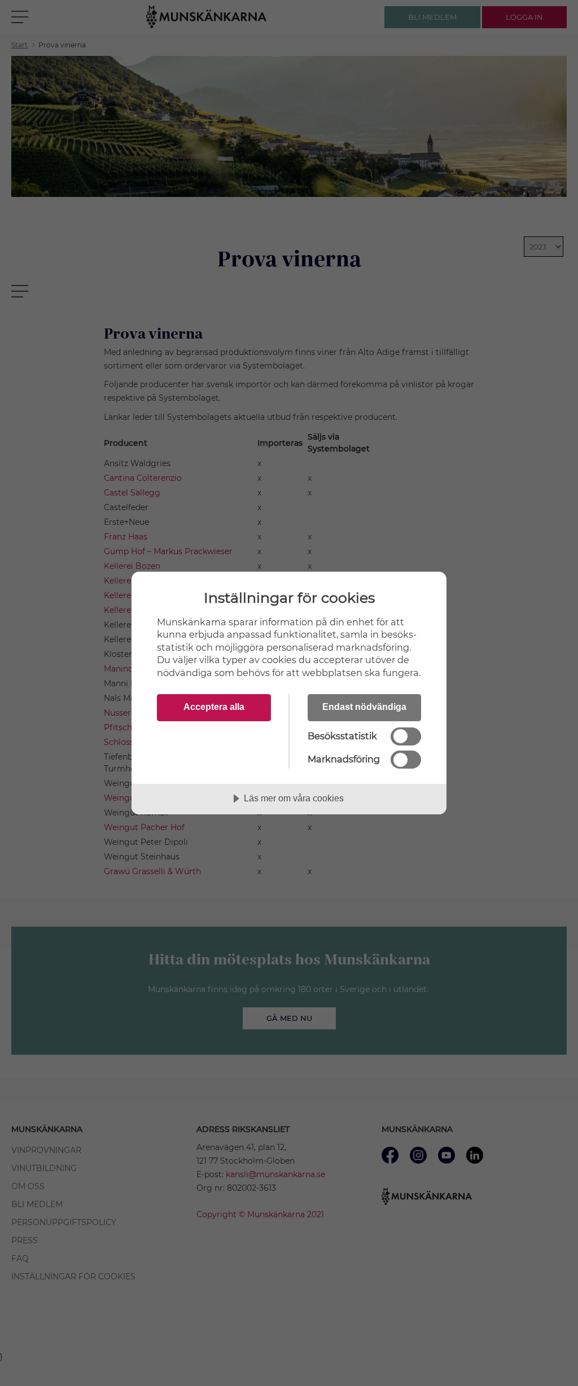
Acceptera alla (213, 706)
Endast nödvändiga (364, 706)
